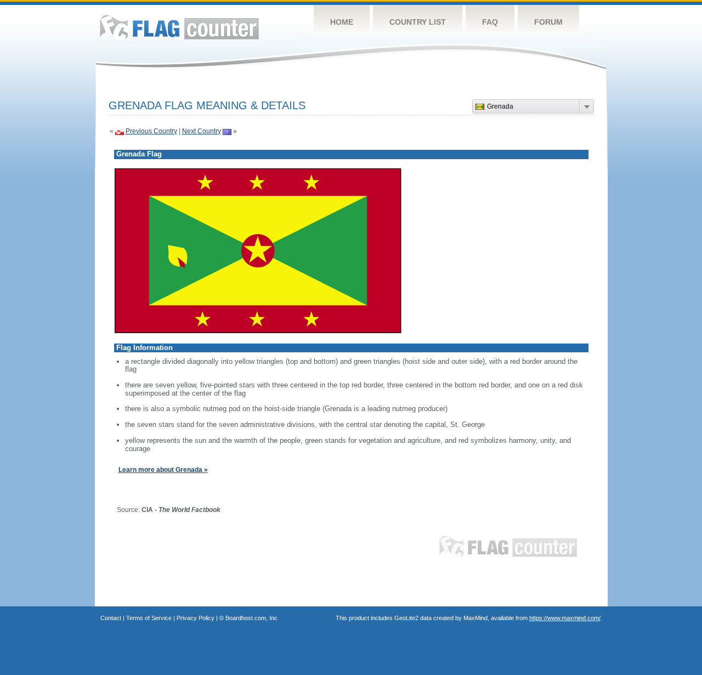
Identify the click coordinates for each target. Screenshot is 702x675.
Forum (548, 22)
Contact (110, 618)
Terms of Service (149, 618)
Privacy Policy (195, 618)
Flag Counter (179, 27)
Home (341, 22)
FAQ (490, 22)
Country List (417, 22)
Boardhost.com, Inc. (252, 618)
